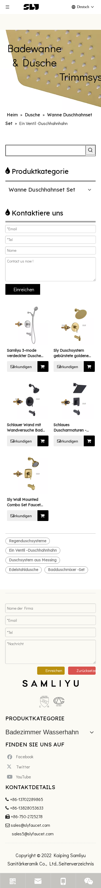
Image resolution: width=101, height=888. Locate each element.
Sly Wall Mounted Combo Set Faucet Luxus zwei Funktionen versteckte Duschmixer (27, 502)
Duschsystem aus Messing (33, 560)
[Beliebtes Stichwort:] (90, 150)
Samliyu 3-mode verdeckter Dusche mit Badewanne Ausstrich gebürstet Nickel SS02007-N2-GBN (25, 353)
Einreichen (23, 289)
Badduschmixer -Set (66, 569)
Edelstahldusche (23, 569)
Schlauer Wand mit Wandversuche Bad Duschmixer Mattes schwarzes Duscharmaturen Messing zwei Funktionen (25, 427)
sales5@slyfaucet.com (33, 833)
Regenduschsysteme (27, 540)
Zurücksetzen (86, 670)
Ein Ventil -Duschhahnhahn (33, 550)
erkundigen (22, 367)
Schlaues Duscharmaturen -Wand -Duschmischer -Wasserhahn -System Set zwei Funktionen (73, 427)
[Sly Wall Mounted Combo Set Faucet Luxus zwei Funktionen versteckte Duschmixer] (27, 473)
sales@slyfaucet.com (30, 825)
